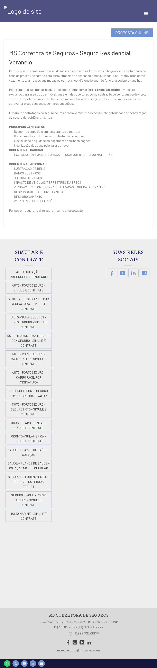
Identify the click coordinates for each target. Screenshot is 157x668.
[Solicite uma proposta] (33, 663)
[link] (112, 273)
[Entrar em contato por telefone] (15, 663)
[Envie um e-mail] (24, 663)
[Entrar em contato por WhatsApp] (7, 663)
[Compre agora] (41, 663)
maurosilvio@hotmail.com (78, 650)
